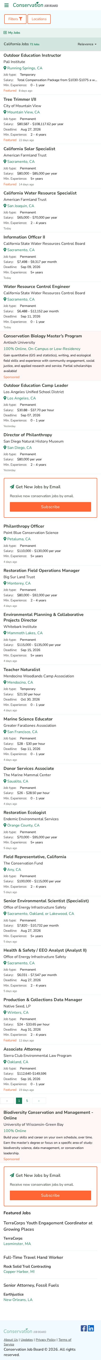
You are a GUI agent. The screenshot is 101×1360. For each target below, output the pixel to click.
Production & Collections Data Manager (43, 999)
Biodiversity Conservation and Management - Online (48, 1115)
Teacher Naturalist (22, 669)
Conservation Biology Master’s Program (43, 336)
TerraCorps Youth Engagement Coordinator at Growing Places (48, 1226)
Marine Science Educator (28, 719)
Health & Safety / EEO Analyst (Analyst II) (45, 950)
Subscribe (50, 507)
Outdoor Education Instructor (32, 55)
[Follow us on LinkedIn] (91, 1329)
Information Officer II (24, 237)
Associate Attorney (22, 1049)
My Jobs (14, 32)
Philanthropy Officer (24, 526)
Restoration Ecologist (25, 812)
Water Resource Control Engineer (37, 286)
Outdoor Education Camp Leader (36, 385)
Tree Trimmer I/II (20, 99)
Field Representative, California (35, 857)
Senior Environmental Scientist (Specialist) (46, 901)
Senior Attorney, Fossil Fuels (31, 1285)
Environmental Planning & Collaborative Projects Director (44, 617)
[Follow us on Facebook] (84, 1329)
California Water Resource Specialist (40, 193)
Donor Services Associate (29, 768)
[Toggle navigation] (7, 5)
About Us (11, 1340)
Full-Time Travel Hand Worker (33, 1257)
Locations (39, 19)
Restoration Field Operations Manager (42, 570)
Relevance (86, 44)
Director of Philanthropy (28, 435)
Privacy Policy (46, 1340)
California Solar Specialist (29, 149)
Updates (27, 1340)
